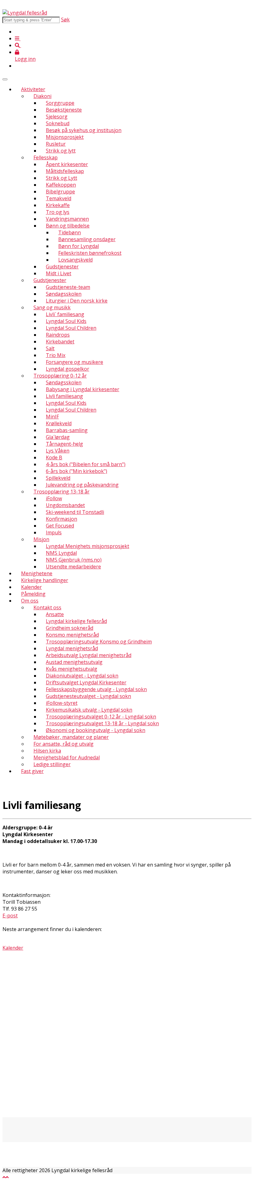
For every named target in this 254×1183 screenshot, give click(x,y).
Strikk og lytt (61, 150)
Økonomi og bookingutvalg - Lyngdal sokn (95, 730)
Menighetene (36, 573)
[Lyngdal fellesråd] (24, 12)
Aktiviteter (33, 89)
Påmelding (33, 593)
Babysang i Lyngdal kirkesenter (82, 389)
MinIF (52, 416)
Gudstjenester (62, 266)
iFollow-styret (61, 703)
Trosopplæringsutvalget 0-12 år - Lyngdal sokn (101, 716)
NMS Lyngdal (61, 553)
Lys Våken (57, 450)
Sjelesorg (57, 116)
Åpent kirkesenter (67, 164)
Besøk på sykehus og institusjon (83, 130)
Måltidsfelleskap (65, 171)
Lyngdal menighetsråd (72, 648)
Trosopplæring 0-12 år (60, 375)
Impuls (54, 532)
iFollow (54, 498)
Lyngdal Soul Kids (66, 321)
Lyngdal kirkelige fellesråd (76, 621)
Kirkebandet (60, 341)
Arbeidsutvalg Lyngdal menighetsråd (88, 655)
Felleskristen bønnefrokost (89, 252)
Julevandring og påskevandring (82, 484)
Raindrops (58, 334)
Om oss (29, 600)
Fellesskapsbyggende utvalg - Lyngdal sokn (96, 689)
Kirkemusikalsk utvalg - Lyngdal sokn (89, 709)
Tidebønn (69, 232)
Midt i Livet (58, 273)
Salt (50, 348)
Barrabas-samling (67, 430)
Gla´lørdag (58, 437)
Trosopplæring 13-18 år (61, 491)
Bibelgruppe (60, 191)
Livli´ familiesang (65, 314)
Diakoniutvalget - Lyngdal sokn (82, 675)
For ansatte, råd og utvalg (63, 743)
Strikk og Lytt (61, 177)
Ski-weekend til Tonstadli (75, 512)
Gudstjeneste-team (68, 287)
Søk (65, 19)
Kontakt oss (47, 607)
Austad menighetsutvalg (74, 662)
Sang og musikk (52, 307)
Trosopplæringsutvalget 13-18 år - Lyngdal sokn (102, 723)
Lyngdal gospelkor (67, 368)
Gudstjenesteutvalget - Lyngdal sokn (88, 696)
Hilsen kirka (47, 750)
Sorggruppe (60, 102)
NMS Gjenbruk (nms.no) (74, 559)
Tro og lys (57, 212)
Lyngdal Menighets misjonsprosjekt (87, 546)
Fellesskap (45, 157)
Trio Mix (55, 355)
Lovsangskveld (75, 259)
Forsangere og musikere (74, 362)
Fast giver (32, 771)
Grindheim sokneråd (69, 628)
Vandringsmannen (67, 218)
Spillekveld (58, 478)
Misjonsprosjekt (65, 137)
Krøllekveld (59, 423)
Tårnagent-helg (64, 443)
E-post (10, 915)
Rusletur (56, 143)
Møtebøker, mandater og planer (71, 737)
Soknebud (57, 123)
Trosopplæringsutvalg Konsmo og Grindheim (99, 641)
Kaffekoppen (61, 184)
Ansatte (55, 614)
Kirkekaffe (58, 205)
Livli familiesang (64, 396)
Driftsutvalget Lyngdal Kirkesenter (86, 682)
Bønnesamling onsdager (87, 239)
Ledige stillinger (52, 764)
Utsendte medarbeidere (73, 566)
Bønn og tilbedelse (68, 225)
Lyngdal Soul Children (71, 327)
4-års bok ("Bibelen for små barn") (85, 464)
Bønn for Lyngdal (78, 246)
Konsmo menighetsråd (72, 634)
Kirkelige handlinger (44, 580)
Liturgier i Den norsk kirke (76, 300)
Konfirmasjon (61, 518)
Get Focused (60, 525)
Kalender (31, 587)
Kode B (54, 457)
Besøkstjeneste (64, 109)
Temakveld (58, 198)
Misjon (41, 539)
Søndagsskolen (63, 293)
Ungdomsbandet (65, 505)
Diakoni (42, 96)
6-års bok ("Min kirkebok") (76, 471)
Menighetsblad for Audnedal (66, 757)
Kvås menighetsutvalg (71, 668)
